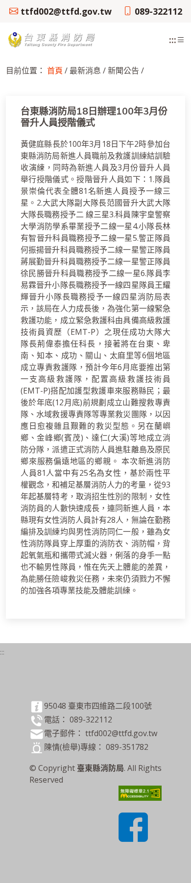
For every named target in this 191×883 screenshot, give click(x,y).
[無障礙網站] (140, 792)
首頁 (55, 70)
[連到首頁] (52, 38)
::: (172, 40)
